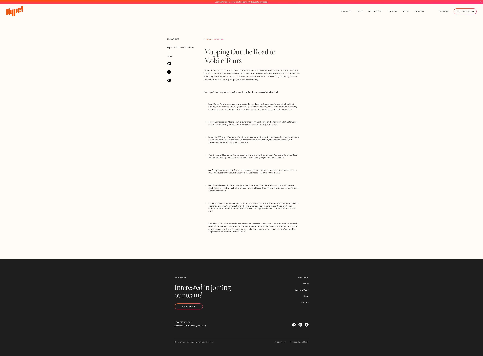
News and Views (375, 11)
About (405, 11)
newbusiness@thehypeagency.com (190, 325)
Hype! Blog (189, 47)
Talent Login (443, 11)
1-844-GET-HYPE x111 (183, 322)
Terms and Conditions (299, 342)
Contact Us (419, 11)
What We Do (346, 11)
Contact (305, 302)
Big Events (392, 11)
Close (480, 2)
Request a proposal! (259, 2)
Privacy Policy (280, 342)
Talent (360, 11)
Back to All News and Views (215, 39)
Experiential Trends (175, 47)
